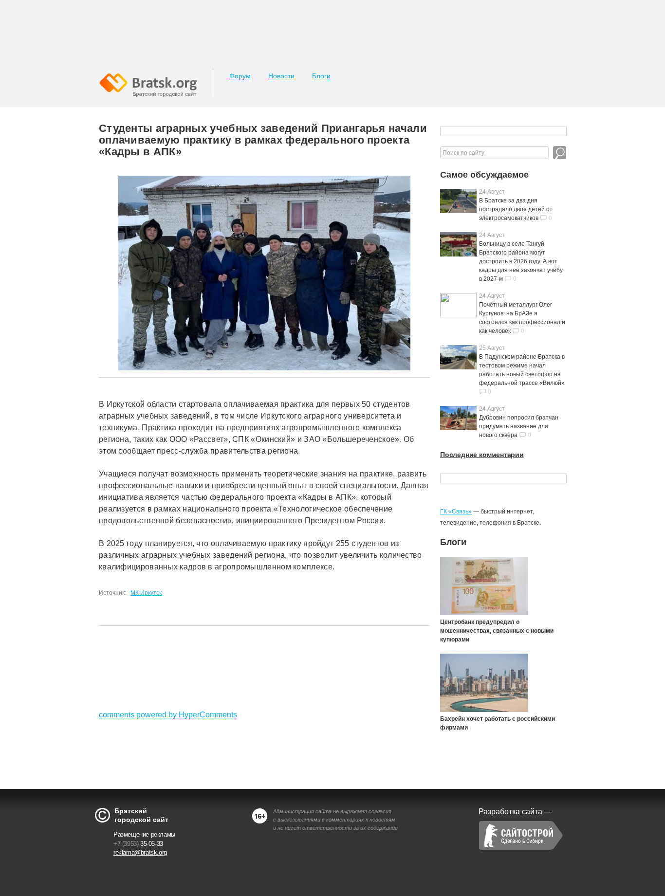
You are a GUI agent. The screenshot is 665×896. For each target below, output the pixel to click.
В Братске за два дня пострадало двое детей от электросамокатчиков (516, 209)
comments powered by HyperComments (168, 715)
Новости (281, 76)
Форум (240, 76)
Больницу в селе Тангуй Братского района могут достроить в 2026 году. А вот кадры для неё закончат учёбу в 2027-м (521, 261)
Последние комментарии (482, 454)
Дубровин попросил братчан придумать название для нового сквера (518, 426)
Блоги (321, 76)
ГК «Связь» (456, 511)
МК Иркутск (146, 592)
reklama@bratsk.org (140, 852)
